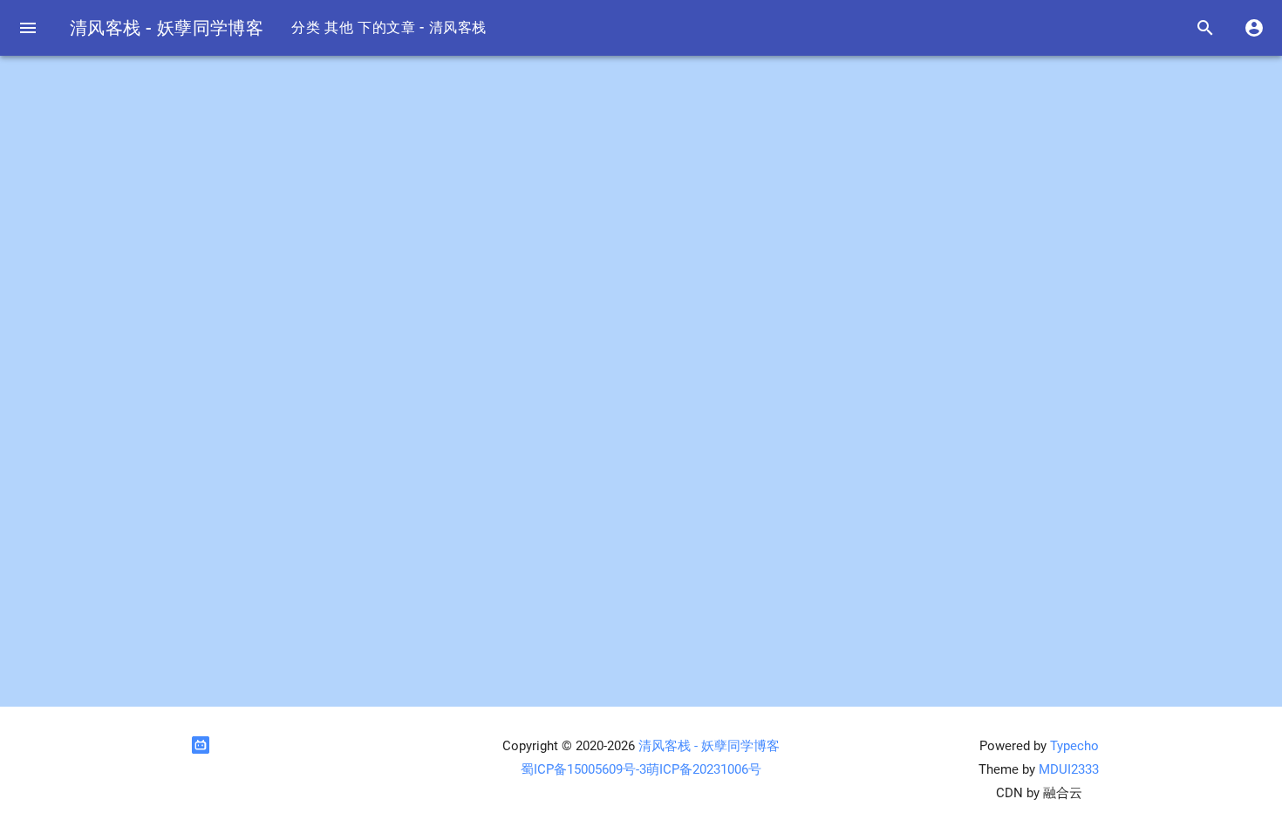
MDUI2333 (1069, 769)
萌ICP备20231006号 (703, 769)
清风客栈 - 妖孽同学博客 (166, 27)
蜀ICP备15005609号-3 (583, 769)
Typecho (1074, 746)
